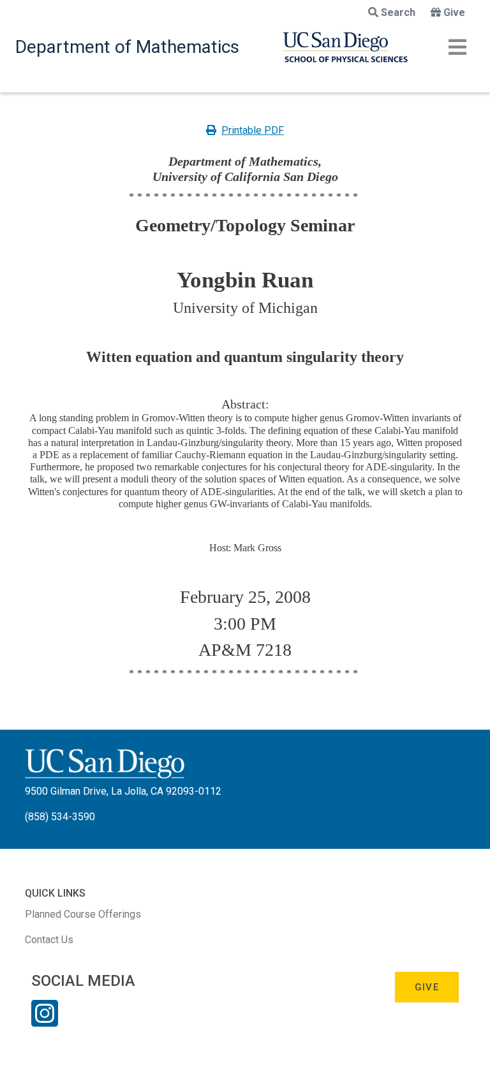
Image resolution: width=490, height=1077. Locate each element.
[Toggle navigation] (457, 47)
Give (454, 12)
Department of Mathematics (127, 46)
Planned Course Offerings (83, 914)
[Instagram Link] (44, 1021)
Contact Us (49, 940)
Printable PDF (252, 130)
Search (398, 12)
